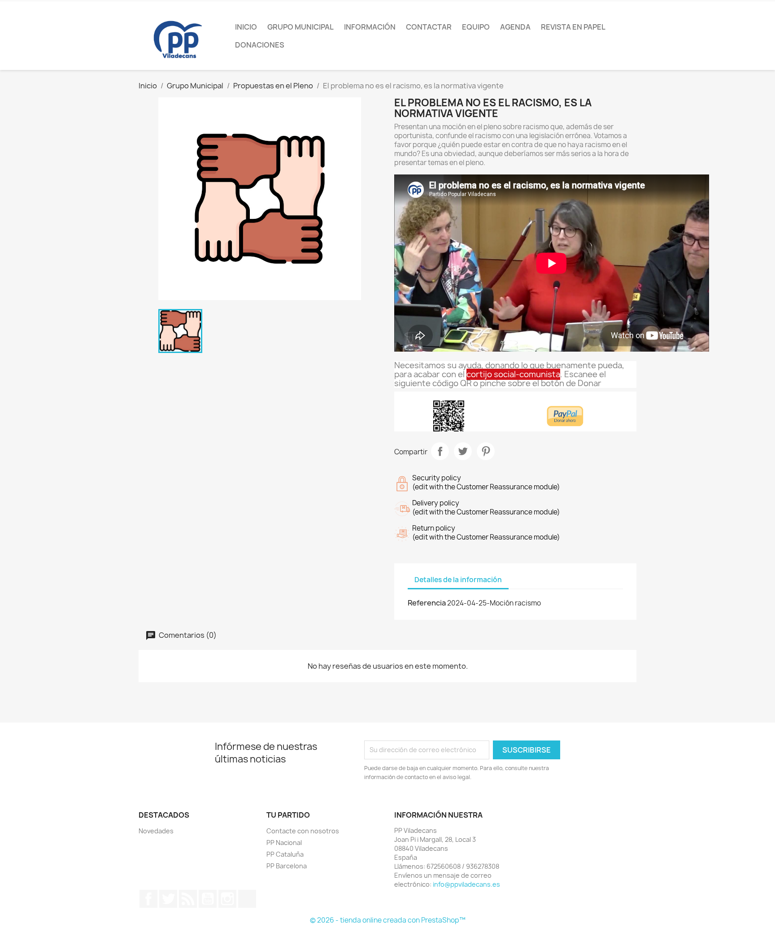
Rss (188, 899)
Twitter (168, 899)
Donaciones (259, 45)
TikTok (247, 899)
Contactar (429, 27)
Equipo (476, 27)
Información (370, 27)
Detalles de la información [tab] (458, 579)
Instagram (227, 899)
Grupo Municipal (300, 27)
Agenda (515, 27)
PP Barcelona (286, 866)
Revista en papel (573, 27)
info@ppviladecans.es (466, 884)
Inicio (246, 27)
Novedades (156, 831)
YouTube (208, 899)
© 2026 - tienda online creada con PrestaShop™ (388, 920)
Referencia (427, 602)
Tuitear (463, 451)
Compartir (440, 451)
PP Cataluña (285, 854)
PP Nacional (284, 842)
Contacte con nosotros (302, 831)
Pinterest (486, 451)
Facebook (148, 899)
